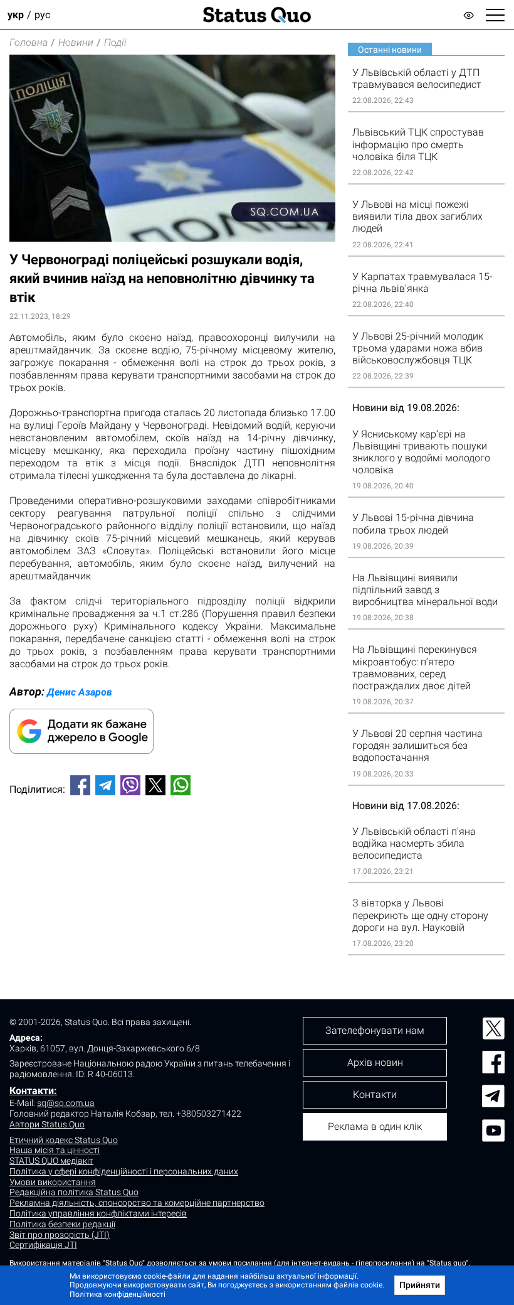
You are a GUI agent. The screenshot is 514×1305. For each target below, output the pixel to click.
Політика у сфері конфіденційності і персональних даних (123, 1171)
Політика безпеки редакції (62, 1224)
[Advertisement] (172, 846)
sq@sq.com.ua (66, 1103)
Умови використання (52, 1182)
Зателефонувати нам (374, 1030)
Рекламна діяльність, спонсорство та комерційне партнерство (137, 1203)
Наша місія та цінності (54, 1150)
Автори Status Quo (47, 1124)
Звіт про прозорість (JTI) (59, 1235)
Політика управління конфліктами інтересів (98, 1213)
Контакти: (33, 1091)
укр (16, 15)
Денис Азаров (79, 692)
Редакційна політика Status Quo (74, 1192)
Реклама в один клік (375, 1126)
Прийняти (419, 1285)
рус (42, 15)
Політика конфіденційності (117, 1294)
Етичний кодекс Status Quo (63, 1140)
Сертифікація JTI (43, 1245)
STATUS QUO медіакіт (51, 1161)
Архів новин (375, 1062)
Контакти (375, 1094)
